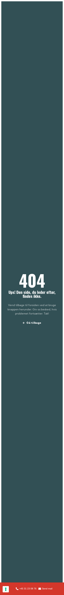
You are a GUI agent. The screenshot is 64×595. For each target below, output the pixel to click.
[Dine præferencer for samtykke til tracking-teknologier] (6, 589)
